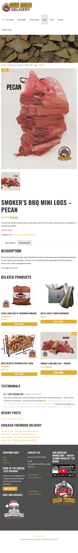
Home (3, 65)
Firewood (12, 65)
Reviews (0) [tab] (24, 242)
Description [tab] (10, 242)
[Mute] (70, 475)
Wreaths (60, 19)
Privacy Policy (39, 536)
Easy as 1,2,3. (10, 488)
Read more (58, 372)
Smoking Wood (29, 234)
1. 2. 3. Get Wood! (8, 19)
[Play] (55, 475)
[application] (63, 470)
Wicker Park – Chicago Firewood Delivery (20, 437)
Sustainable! (21, 19)
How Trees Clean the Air (12, 419)
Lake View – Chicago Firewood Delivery (19, 440)
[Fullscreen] (73, 475)
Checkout (7, 462)
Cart (4, 457)
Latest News (33, 491)
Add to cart (19, 324)
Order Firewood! (34, 494)
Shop (44, 19)
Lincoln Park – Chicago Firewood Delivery (20, 431)
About (52, 19)
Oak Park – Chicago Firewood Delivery (19, 434)
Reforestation (34, 19)
